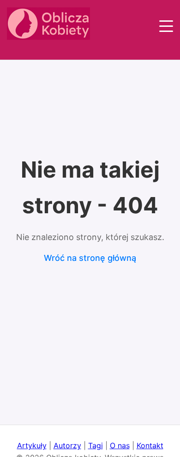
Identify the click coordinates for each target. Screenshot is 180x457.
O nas (120, 445)
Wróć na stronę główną (90, 258)
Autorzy (67, 445)
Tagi (95, 445)
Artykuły (32, 445)
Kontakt (150, 445)
